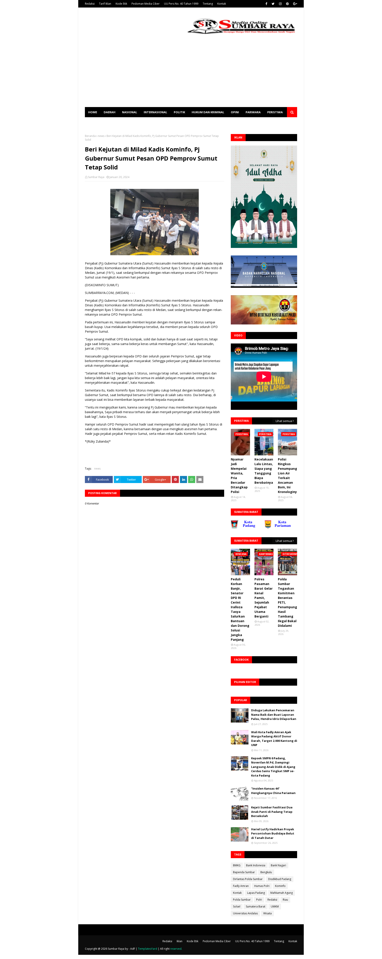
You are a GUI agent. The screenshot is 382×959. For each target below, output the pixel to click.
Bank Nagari (278, 865)
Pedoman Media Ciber (146, 4)
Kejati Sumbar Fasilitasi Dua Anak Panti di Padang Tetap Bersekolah (271, 811)
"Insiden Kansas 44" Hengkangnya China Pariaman (273, 790)
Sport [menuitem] (93, 122)
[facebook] (266, 4)
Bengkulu (266, 872)
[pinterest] (287, 4)
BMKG (237, 865)
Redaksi (90, 4)
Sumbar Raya (96, 177)
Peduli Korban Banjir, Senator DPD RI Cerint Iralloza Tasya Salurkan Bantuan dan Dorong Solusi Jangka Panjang (240, 609)
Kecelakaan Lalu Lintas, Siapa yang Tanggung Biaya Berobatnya (263, 471)
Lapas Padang (256, 893)
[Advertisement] (191, 74)
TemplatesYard (147, 949)
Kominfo (280, 886)
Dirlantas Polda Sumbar (248, 879)
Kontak (221, 4)
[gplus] (294, 4)
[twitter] (273, 4)
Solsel (236, 906)
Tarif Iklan (105, 4)
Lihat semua (284, 421)
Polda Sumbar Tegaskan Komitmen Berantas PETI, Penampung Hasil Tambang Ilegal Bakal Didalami (287, 602)
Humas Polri (261, 886)
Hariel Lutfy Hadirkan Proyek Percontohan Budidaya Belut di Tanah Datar (272, 833)
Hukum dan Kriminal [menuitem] (208, 112)
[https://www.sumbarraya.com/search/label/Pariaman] (260, 528)
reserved (175, 949)
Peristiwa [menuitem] (275, 112)
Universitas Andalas (245, 913)
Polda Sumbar (242, 899)
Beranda (90, 136)
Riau (285, 899)
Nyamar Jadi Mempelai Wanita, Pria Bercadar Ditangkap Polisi (239, 475)
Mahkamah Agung (281, 893)
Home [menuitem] (92, 112)
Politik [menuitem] (179, 112)
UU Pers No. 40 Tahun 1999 (181, 4)
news (101, 136)
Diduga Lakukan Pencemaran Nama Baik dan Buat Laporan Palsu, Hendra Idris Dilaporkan (273, 714)
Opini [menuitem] (235, 112)
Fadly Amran (241, 886)
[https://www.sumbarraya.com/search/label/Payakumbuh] (294, 528)
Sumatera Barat (255, 906)
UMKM (275, 906)
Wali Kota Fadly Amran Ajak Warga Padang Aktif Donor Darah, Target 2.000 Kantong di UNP (274, 738)
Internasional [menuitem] (155, 112)
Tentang (208, 4)
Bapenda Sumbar (244, 872)
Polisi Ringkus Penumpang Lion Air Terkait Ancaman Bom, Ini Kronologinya (288, 475)
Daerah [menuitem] (109, 112)
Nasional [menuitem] (129, 112)
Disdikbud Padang (279, 879)
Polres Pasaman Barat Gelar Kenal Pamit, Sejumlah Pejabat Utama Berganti (263, 597)
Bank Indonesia (255, 865)
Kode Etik (121, 4)
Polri (259, 899)
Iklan (179, 941)
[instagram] (280, 4)
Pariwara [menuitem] (253, 112)
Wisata (267, 913)
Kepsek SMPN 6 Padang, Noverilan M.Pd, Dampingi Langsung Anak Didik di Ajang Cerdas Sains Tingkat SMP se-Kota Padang (273, 766)
